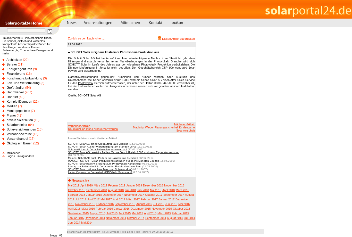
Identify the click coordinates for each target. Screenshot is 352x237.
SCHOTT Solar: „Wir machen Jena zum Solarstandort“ (100, 169)
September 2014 (155, 217)
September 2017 (173, 194)
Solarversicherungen (21, 129)
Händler (12, 97)
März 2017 (133, 199)
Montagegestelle (18, 111)
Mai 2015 (137, 213)
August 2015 (97, 213)
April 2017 (119, 199)
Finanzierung (16, 74)
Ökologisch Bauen (19, 143)
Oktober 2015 (181, 208)
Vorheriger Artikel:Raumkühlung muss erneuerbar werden (93, 127)
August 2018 (116, 190)
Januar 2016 (122, 208)
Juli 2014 (189, 217)
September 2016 (125, 204)
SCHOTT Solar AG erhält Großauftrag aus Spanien (98, 143)
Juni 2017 (93, 199)
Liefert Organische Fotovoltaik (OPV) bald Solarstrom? (100, 172)
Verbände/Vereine (19, 134)
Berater (12, 64)
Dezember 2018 (153, 185)
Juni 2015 (125, 213)
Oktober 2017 (153, 194)
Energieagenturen (19, 69)
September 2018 (96, 190)
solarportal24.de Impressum (83, 231)
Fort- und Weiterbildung (23, 83)
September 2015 (78, 213)
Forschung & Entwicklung (24, 78)
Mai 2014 (87, 222)
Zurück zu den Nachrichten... (86, 38)
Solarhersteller (17, 125)
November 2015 (162, 208)
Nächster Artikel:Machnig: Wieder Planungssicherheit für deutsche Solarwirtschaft (164, 127)
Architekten (14, 60)
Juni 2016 (171, 204)
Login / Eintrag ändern (20, 156)
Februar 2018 (76, 194)
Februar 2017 (149, 199)
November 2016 (85, 204)
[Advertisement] (130, 109)
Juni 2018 (143, 190)
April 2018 (168, 190)
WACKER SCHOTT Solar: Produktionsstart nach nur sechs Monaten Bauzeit (113, 160)
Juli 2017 (80, 199)
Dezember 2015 (141, 208)
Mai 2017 (106, 199)
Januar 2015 (76, 217)
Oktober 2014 (135, 217)
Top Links (127, 231)
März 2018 (182, 190)
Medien (12, 106)
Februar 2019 (116, 185)
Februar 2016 (104, 208)
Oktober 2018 (76, 190)
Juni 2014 (74, 222)
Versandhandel (17, 139)
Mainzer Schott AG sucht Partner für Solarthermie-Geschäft (103, 158)
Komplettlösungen (19, 101)
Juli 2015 (112, 213)
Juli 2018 (130, 190)
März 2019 (100, 185)
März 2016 (88, 208)
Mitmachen (13, 152)
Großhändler (15, 87)
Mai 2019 (73, 185)
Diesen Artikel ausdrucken (178, 38)
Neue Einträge (111, 231)
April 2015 (150, 213)
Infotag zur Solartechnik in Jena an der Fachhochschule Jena (104, 166)
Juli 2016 (158, 204)
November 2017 (134, 194)
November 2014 (116, 217)
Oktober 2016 (105, 204)
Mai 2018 (155, 190)
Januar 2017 (166, 199)
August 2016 (144, 204)
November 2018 (174, 185)
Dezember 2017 (113, 194)
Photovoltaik (161, 61)
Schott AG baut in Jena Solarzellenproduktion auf (97, 149)
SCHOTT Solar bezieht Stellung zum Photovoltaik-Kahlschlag (104, 163)
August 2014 (175, 217)
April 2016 (74, 208)
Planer (11, 115)
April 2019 (86, 185)
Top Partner (142, 231)
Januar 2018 (94, 194)
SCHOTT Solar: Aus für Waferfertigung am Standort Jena (102, 146)
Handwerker (15, 92)
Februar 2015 (180, 213)
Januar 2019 (134, 185)
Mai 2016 (184, 204)
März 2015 (164, 213)
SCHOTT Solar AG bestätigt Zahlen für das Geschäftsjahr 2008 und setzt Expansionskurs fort (123, 152)
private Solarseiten (20, 120)
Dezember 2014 (95, 217)
